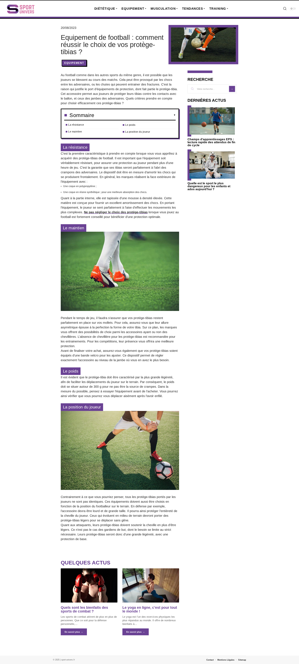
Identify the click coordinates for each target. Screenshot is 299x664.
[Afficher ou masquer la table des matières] (135, 115)
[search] (284, 8)
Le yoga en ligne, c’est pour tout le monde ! (149, 609)
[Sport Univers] (20, 8)
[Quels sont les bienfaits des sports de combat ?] (89, 585)
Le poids (130, 125)
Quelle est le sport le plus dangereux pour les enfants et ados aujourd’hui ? (208, 186)
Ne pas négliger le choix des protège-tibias (116, 212)
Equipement (74, 63)
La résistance (76, 124)
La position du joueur (137, 131)
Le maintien (75, 131)
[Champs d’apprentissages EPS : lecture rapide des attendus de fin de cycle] (212, 121)
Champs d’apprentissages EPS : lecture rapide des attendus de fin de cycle (211, 142)
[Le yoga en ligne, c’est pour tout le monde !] (150, 585)
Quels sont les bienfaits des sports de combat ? (84, 609)
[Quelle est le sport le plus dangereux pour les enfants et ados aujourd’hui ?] (212, 165)
